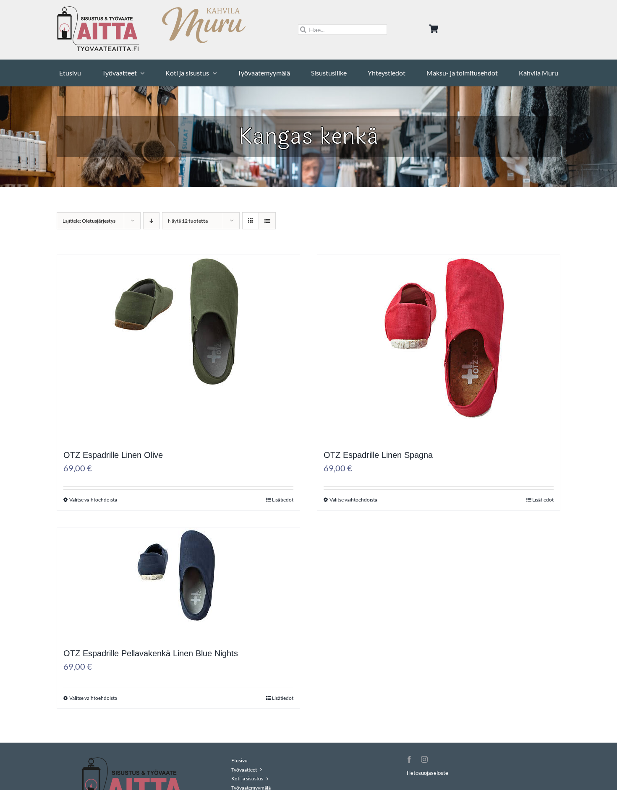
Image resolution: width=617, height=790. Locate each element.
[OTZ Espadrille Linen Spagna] (438, 360)
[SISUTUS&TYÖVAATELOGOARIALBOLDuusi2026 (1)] (99, 9)
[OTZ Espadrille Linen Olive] (178, 342)
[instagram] (424, 759)
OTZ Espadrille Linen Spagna (378, 455)
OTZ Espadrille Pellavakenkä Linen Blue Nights (150, 653)
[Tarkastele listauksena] (267, 221)
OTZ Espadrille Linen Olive (113, 455)
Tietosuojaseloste (427, 772)
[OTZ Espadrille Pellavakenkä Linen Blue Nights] (178, 596)
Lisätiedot (282, 499)
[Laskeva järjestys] (151, 220)
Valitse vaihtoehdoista (93, 499)
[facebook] (409, 759)
